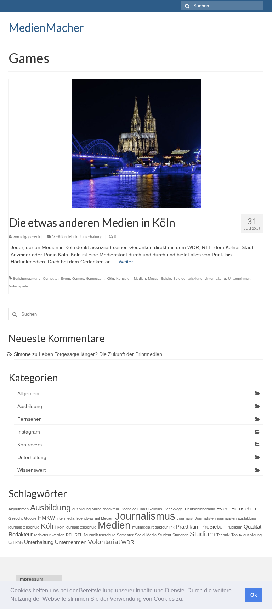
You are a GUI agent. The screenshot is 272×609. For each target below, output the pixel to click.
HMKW (46, 518)
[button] (186, 600)
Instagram (28, 432)
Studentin (180, 535)
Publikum (234, 527)
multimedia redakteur (150, 527)
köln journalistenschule (76, 527)
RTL (69, 535)
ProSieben (213, 527)
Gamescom (95, 278)
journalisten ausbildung (236, 518)
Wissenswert (31, 470)
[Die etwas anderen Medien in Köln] (136, 143)
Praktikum (188, 527)
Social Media (146, 535)
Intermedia (65, 518)
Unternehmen (239, 278)
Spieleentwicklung (188, 278)
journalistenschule (23, 527)
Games (78, 278)
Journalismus (145, 516)
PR (172, 527)
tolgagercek (30, 237)
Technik (223, 535)
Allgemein (28, 393)
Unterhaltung (91, 237)
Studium (202, 534)
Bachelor (128, 509)
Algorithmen (18, 509)
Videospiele (18, 286)
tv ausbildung (250, 535)
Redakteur (20, 534)
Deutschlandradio (200, 509)
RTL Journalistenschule (95, 535)
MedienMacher (46, 27)
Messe (153, 278)
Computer (50, 278)
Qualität (252, 527)
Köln (110, 278)
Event (65, 278)
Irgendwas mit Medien (94, 518)
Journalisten (205, 518)
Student (164, 535)
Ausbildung (29, 406)
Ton (234, 535)
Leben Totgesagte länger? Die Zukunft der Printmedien (100, 354)
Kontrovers (29, 444)
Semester (125, 535)
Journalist (185, 518)
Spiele (166, 278)
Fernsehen (29, 419)
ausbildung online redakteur (95, 509)
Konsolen (124, 278)
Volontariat (104, 542)
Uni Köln (15, 543)
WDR (127, 542)
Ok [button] (253, 595)
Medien (140, 278)
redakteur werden (49, 535)
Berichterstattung (27, 278)
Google (30, 518)
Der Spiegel (173, 509)
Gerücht (15, 518)
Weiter (126, 261)
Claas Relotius (149, 509)
